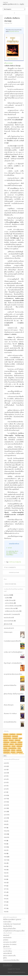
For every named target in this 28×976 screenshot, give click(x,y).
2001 (5, 815)
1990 (5, 850)
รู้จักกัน (5, 958)
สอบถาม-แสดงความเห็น (9, 955)
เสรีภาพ (19, 750)
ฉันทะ (5, 740)
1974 (5, 899)
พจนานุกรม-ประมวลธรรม (9, 944)
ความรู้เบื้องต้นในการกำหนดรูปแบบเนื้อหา (14, 931)
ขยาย (5, 755)
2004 (5, 805)
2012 (5, 789)
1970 (5, 908)
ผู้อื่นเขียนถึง (7, 624)
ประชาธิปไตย (12, 748)
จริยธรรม (6, 742)
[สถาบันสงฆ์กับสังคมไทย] (22, 724)
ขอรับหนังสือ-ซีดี (7, 953)
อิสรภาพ (17, 740)
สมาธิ (13, 746)
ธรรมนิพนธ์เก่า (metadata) (11, 614)
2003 (5, 808)
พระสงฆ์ (15, 738)
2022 (5, 766)
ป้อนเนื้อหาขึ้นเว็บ (7, 926)
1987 (5, 860)
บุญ (20, 738)
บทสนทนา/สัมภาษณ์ (10, 608)
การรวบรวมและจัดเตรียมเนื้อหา (11, 960)
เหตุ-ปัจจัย (7, 750)
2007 (5, 798)
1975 (5, 895)
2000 (5, 818)
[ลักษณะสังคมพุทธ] (22, 707)
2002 (5, 811)
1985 (5, 866)
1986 (5, 863)
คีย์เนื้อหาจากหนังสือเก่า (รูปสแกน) (12, 919)
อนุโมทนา (13, 742)
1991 (5, 847)
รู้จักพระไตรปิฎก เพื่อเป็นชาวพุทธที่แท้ (13, 694)
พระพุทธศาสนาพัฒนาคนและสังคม (13, 674)
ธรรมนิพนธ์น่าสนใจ (9, 628)
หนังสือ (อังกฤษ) (9, 600)
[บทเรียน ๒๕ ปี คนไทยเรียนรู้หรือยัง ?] (22, 657)
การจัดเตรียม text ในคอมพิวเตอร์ (12, 924)
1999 (5, 821)
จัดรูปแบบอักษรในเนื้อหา (9, 928)
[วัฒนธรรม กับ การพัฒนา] (22, 716)
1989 (5, 853)
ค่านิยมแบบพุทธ (8, 632)
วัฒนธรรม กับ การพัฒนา (10, 713)
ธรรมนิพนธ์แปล (8, 617)
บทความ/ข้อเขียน (9, 603)
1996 (5, 831)
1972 (5, 902)
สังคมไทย (6, 752)
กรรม (5, 748)
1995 (5, 834)
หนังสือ (7, 598)
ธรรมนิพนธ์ (7, 595)
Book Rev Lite (11, 972)
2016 (5, 779)
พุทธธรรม (5, 940)
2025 (5, 763)
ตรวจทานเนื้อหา (7, 922)
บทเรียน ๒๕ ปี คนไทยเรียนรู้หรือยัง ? (13, 652)
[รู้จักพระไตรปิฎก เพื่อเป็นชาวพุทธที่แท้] (22, 699)
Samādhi (19, 752)
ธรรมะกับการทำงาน (14, 31)
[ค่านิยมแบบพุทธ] (22, 634)
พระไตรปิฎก (7, 738)
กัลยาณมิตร (18, 744)
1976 (5, 892)
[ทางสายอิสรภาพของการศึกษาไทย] (22, 646)
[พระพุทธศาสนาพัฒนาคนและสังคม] (22, 679)
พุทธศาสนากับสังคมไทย (10, 685)
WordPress (22, 972)
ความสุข (17, 562)
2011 (5, 792)
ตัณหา (11, 744)
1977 (5, 889)
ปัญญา (6, 734)
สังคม (13, 750)
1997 (5, 828)
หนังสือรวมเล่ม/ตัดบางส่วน (12, 611)
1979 (5, 886)
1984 (5, 870)
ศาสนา (13, 752)
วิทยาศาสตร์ (7, 736)
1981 (5, 879)
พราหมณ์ (15, 736)
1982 (5, 876)
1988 (5, 857)
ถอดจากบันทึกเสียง (9, 621)
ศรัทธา (20, 742)
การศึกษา (12, 734)
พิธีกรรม (19, 746)
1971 (5, 905)
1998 (5, 824)
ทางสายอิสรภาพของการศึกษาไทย (12, 641)
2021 (5, 769)
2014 (5, 782)
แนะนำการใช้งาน (7, 951)
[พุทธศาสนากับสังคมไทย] (22, 688)
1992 (5, 844)
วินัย (19, 748)
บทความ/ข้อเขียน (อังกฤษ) (12, 606)
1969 (5, 912)
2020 (5, 773)
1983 (5, 873)
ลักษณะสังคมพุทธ (8, 705)
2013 (5, 786)
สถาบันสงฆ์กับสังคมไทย (10, 722)
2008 (5, 795)
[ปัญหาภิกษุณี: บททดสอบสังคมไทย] (22, 668)
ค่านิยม (11, 740)
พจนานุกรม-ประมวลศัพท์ (9, 942)
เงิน (20, 562)
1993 (5, 840)
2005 (5, 802)
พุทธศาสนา (7, 746)
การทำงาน (11, 562)
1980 (5, 882)
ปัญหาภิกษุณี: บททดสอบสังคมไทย (13, 663)
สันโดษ (6, 744)
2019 (5, 776)
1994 (5, 837)
